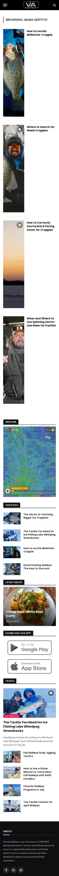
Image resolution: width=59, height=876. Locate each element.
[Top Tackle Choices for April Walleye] (12, 806)
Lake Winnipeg (11, 716)
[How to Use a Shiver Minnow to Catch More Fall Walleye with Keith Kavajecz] (12, 772)
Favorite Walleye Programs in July (33, 788)
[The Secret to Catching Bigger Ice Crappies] (12, 518)
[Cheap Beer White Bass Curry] (29, 606)
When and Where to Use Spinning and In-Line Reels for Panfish (41, 322)
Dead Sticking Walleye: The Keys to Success (37, 566)
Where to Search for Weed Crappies (41, 128)
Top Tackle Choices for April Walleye (37, 803)
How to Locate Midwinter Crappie (39, 33)
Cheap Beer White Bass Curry (24, 614)
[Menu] (5, 5)
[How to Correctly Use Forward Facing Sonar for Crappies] (13, 264)
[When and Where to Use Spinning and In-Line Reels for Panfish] (13, 360)
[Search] (54, 5)
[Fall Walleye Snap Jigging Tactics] (12, 757)
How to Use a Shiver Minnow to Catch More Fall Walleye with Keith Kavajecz (37, 773)
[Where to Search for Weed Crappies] (13, 168)
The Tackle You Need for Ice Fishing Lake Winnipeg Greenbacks (39, 535)
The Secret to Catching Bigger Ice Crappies (38, 516)
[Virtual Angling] (31, 5)
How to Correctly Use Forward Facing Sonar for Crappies (40, 226)
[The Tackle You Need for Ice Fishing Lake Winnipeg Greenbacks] (12, 535)
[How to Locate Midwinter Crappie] (13, 73)
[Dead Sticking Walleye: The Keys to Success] (12, 569)
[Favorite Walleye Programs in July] (12, 790)
